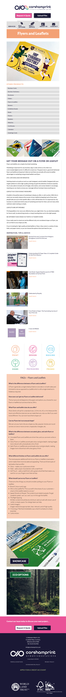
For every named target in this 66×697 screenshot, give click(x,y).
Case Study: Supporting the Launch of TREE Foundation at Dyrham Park (41, 272)
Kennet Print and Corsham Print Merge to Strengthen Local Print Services (41, 237)
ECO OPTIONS (21, 574)
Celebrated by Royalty (35, 293)
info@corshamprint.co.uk (33, 647)
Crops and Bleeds (34, 328)
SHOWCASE (19, 561)
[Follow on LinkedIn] (38, 678)
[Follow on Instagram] (33, 678)
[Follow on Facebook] (28, 678)
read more (32, 241)
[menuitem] (23, 15)
